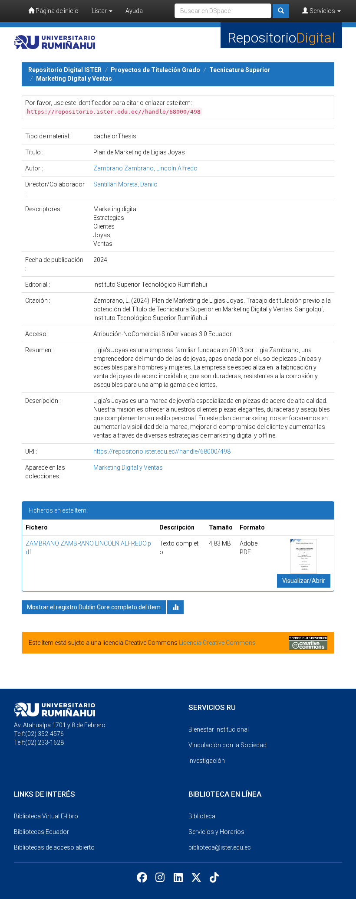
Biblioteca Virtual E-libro (46, 816)
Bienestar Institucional (218, 729)
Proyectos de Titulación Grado (155, 69)
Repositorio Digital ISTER (65, 69)
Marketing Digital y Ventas (74, 78)
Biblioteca (201, 816)
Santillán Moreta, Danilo (125, 184)
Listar (100, 10)
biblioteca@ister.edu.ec (219, 847)
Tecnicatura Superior (239, 69)
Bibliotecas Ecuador (41, 831)
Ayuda (134, 10)
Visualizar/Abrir (303, 580)
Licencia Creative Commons (217, 642)
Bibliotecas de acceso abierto (54, 847)
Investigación (206, 760)
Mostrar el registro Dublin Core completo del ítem (94, 607)
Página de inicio (56, 10)
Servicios (322, 10)
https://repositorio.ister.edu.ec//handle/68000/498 (162, 451)
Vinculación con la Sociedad (227, 745)
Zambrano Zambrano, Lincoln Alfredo (145, 168)
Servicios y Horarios (216, 831)
